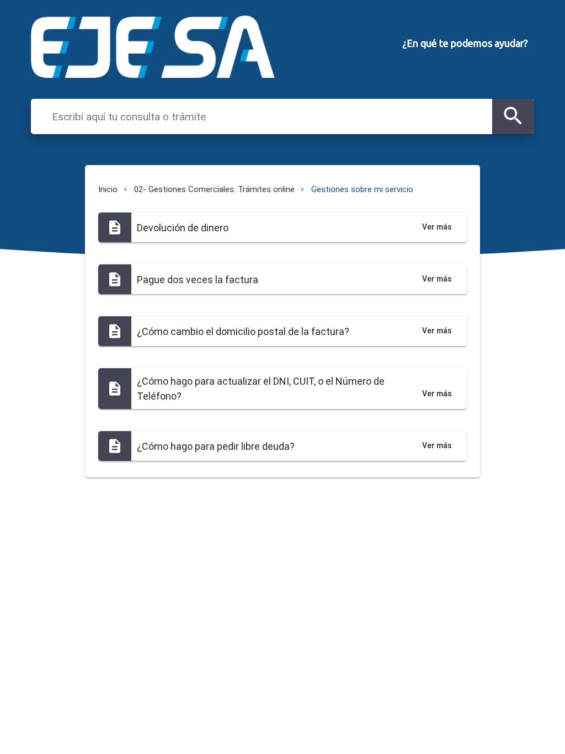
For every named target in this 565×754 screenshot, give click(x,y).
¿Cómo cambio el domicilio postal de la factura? (243, 331)
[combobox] (269, 116)
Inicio (108, 189)
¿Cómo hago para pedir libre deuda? (216, 446)
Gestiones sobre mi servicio (362, 189)
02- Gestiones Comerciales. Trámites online (214, 189)
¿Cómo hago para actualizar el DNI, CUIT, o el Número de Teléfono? (261, 388)
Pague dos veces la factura (197, 279)
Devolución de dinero (182, 227)
